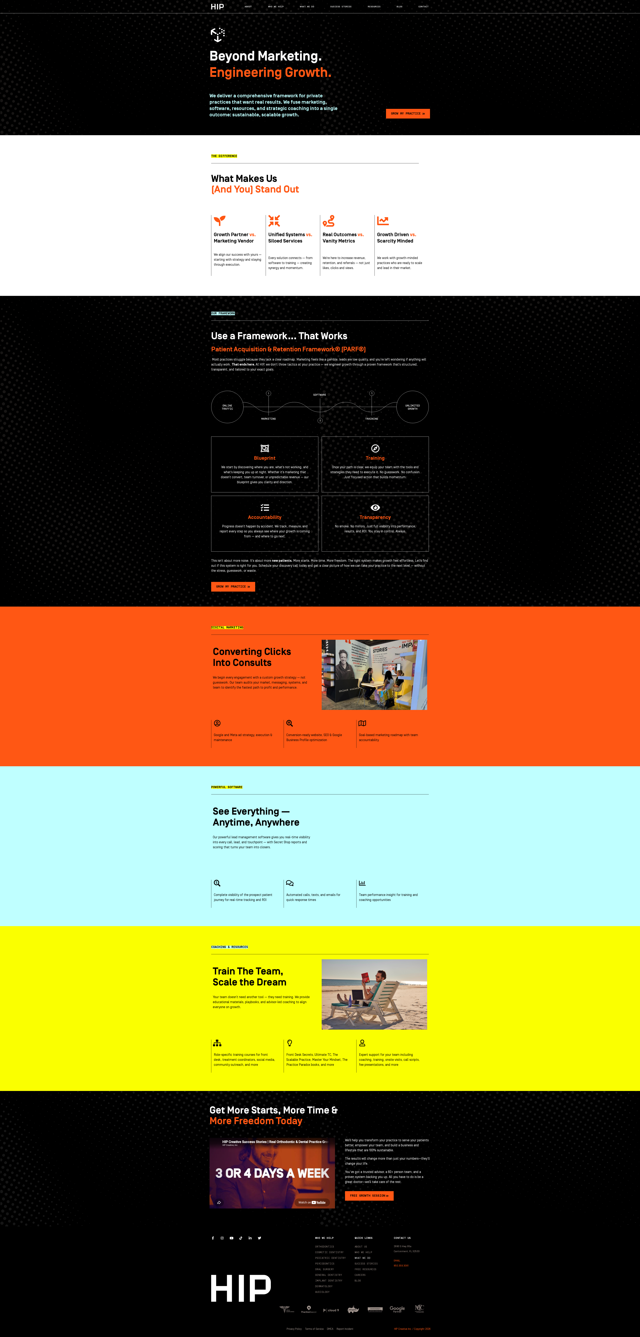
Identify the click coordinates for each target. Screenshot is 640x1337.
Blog (399, 7)
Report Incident (345, 1328)
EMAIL (397, 1260)
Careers (360, 1275)
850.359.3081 (401, 1265)
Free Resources (365, 1269)
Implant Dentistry (328, 1280)
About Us (361, 1246)
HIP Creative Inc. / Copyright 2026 (412, 1328)
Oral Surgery (324, 1269)
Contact (423, 7)
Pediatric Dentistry (330, 1258)
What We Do (307, 7)
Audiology (322, 1292)
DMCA (330, 1328)
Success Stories (341, 7)
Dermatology (324, 1286)
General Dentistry (328, 1275)
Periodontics (324, 1263)
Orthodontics (324, 1246)
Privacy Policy (294, 1328)
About (248, 7)
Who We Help (276, 7)
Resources (374, 7)
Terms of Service (314, 1328)
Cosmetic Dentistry (329, 1252)
